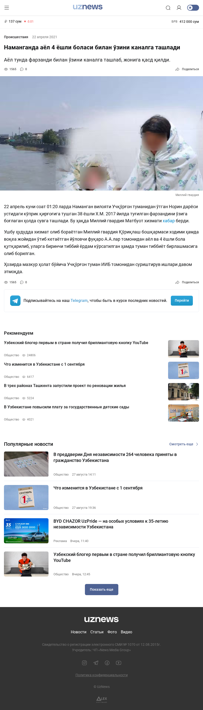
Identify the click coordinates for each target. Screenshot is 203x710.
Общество (61, 474)
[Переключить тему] (193, 8)
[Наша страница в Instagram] (84, 663)
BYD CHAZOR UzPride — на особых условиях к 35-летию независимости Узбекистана (110, 523)
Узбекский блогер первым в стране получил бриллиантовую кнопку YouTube (124, 557)
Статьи (96, 632)
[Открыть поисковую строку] (168, 8)
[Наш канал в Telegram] (96, 663)
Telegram (79, 300)
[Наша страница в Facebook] (107, 663)
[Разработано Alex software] (101, 699)
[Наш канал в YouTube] (119, 663)
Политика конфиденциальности (102, 675)
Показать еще (101, 589)
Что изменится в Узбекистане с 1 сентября (98, 487)
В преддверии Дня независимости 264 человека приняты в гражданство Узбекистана (115, 457)
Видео (126, 632)
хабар (169, 220)
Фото (112, 632)
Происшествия (16, 37)
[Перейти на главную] (87, 7)
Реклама (60, 541)
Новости (78, 632)
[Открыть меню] (6, 7)
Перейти (182, 300)
